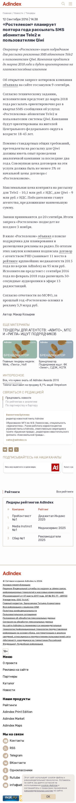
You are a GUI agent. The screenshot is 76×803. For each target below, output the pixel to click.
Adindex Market (14, 718)
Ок (48, 796)
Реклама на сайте (15, 669)
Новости (18, 13)
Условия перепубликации (16, 584)
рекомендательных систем (38, 790)
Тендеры (30, 13)
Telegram (16, 755)
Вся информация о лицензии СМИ (21, 607)
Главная (7, 13)
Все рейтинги (64, 491)
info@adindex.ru (21, 785)
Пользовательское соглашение (20, 614)
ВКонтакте (18, 763)
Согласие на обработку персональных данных (28, 621)
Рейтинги (10, 705)
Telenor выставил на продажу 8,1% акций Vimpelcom (35, 385)
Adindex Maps (12, 725)
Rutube (15, 778)
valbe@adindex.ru (16, 440)
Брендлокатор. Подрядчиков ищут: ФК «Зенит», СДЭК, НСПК (53, 364)
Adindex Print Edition (17, 712)
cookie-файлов (49, 785)
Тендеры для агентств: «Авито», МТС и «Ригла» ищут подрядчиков (37, 332)
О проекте (10, 663)
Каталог (8, 683)
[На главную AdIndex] (38, 573)
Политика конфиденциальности (20, 610)
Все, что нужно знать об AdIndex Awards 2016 (31, 380)
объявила (10, 84)
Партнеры (10, 676)
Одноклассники (21, 770)
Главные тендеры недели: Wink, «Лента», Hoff (19, 363)
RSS (12, 748)
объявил (44, 236)
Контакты (17, 741)
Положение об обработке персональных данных (29, 618)
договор (65, 251)
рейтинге (10, 261)
